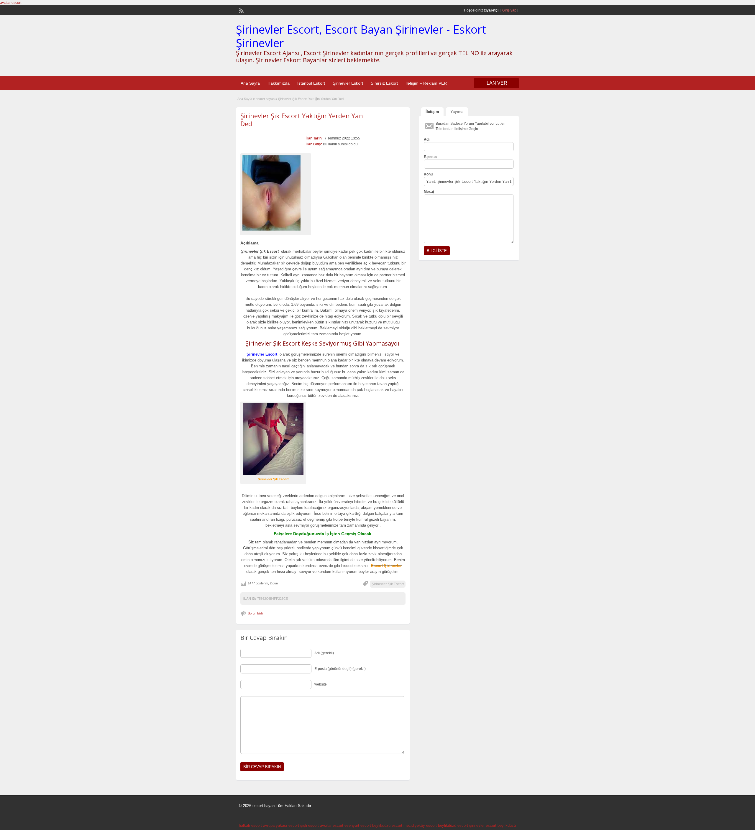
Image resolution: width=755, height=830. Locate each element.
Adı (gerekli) (324, 653)
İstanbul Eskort (311, 83)
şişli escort (309, 825)
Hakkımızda (278, 83)
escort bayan (265, 99)
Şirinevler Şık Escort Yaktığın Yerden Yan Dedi (301, 119)
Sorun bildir (256, 613)
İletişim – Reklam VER (426, 83)
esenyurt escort (357, 825)
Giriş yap (509, 10)
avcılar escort (10, 3)
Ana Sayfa (250, 83)
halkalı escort (250, 825)
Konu (428, 174)
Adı (426, 139)
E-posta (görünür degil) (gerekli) (340, 669)
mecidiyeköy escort (420, 825)
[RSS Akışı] (240, 10)
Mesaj (429, 192)
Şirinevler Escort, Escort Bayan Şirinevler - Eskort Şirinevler (361, 36)
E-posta (430, 157)
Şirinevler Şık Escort (388, 584)
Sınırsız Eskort (384, 83)
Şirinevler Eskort (348, 83)
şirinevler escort (482, 825)
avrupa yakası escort (281, 825)
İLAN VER (496, 83)
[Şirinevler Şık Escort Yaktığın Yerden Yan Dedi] (275, 193)
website (320, 684)
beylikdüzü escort (387, 825)
